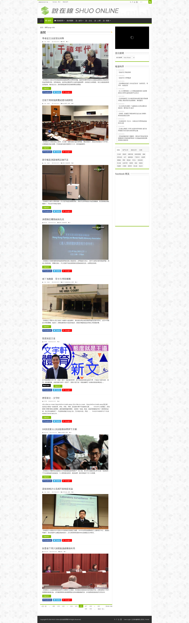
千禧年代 (137, 157)
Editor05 (46, 432)
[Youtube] (134, 2)
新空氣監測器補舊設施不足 (55, 159)
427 (86, 606)
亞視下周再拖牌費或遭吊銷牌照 (57, 100)
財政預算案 (138, 154)
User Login (127, 619)
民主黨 (119, 163)
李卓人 (134, 160)
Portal (147, 619)
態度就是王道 (48, 338)
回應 (140, 150)
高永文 (141, 166)
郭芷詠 (45, 222)
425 (76, 606)
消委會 (131, 163)
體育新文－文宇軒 (51, 398)
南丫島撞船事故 (66, 282)
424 (71, 606)
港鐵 (144, 154)
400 (53, 606)
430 (98, 606)
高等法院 (119, 157)
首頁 (41, 20)
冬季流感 (64, 492)
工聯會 (124, 166)
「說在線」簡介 (56, 2)
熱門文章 (125, 150)
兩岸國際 (70, 21)
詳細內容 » (47, 88)
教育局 (130, 166)
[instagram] (137, 2)
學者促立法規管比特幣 (53, 38)
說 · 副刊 (79, 21)
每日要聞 (64, 103)
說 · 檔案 (106, 21)
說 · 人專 (97, 21)
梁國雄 (119, 160)
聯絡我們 (65, 2)
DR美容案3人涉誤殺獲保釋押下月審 (59, 429)
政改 (136, 163)
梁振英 (124, 154)
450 (90, 609)
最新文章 (134, 150)
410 (58, 606)
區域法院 (140, 160)
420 (63, 606)
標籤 (118, 150)
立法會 (119, 154)
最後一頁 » (101, 609)
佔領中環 (125, 163)
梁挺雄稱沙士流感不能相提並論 (57, 488)
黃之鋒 (135, 166)
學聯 (124, 160)
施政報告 (130, 157)
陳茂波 (128, 160)
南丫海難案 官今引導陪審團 (56, 279)
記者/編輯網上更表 (138, 619)
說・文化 (88, 21)
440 (86, 609)
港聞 (49, 21)
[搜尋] (150, 2)
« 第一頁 (43, 606)
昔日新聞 (119, 57)
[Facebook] (132, 2)
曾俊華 (143, 157)
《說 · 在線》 (47, 41)
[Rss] (130, 2)
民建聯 (119, 166)
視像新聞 (60, 21)
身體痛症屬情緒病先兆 (53, 219)
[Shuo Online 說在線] (94, 10)
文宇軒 (45, 341)
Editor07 (46, 551)
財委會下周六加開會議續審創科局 (58, 548)
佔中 (125, 157)
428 (90, 606)
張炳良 (141, 163)
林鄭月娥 (130, 154)
